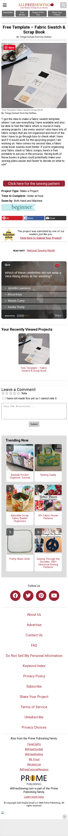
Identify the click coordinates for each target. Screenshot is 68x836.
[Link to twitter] (28, 595)
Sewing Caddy (48, 475)
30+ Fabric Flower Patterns (48, 517)
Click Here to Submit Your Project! (41, 238)
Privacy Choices (34, 727)
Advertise (34, 625)
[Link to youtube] (54, 595)
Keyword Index (34, 666)
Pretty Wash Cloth (20, 559)
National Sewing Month (41, 250)
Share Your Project (34, 697)
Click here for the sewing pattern (34, 184)
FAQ (34, 645)
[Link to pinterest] (41, 595)
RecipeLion (34, 764)
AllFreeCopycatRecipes (34, 769)
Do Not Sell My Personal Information (34, 656)
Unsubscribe (34, 717)
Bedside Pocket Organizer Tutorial (20, 476)
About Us (34, 614)
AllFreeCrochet (34, 749)
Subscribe (34, 686)
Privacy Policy (34, 676)
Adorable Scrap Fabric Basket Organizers (20, 518)
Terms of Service (34, 707)
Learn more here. (34, 797)
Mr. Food (34, 759)
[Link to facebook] (15, 595)
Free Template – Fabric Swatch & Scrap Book (34, 369)
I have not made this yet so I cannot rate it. (31, 398)
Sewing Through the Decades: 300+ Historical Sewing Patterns (48, 563)
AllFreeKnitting (34, 754)
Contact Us (34, 635)
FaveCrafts (34, 744)
